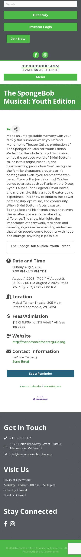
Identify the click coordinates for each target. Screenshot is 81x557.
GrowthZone (51, 551)
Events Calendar (30, 386)
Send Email (21, 361)
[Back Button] (8, 130)
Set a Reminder (40, 374)
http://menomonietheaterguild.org (38, 342)
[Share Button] (15, 129)
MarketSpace (52, 386)
